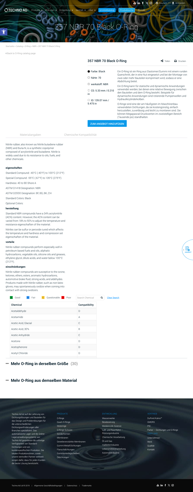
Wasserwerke (108, 418)
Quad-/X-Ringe (63, 422)
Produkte (35, 10)
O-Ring (28, 46)
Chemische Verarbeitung (113, 437)
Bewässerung (108, 422)
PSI (148, 425)
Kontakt (141, 10)
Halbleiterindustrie (110, 444)
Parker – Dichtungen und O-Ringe (162, 429)
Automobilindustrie (110, 452)
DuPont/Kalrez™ (154, 418)
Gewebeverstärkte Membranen (71, 441)
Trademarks (87, 485)
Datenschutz (72, 485)
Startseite (10, 46)
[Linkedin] (138, 3)
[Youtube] (134, 3)
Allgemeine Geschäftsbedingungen (48, 485)
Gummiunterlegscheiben (68, 453)
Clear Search (113, 297)
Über (90, 10)
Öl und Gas (107, 441)
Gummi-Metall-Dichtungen (69, 445)
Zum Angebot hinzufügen (107, 123)
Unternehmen (153, 437)
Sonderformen (63, 433)
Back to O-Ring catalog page (21, 53)
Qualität (150, 445)
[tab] (30, 134)
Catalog (19, 46)
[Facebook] (142, 3)
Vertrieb (79, 10)
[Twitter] (147, 3)
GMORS (151, 422)
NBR (34, 46)
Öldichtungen (63, 457)
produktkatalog (107, 10)
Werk (149, 441)
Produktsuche (126, 10)
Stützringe (61, 425)
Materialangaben (30, 134)
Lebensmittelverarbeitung (114, 448)
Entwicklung (65, 10)
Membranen (62, 437)
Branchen (49, 10)
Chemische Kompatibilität (80, 134)
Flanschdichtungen (65, 449)
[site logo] (17, 10)
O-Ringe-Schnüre (64, 429)
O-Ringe (60, 418)
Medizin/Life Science (111, 425)
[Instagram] (151, 3)
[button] (186, 250)
